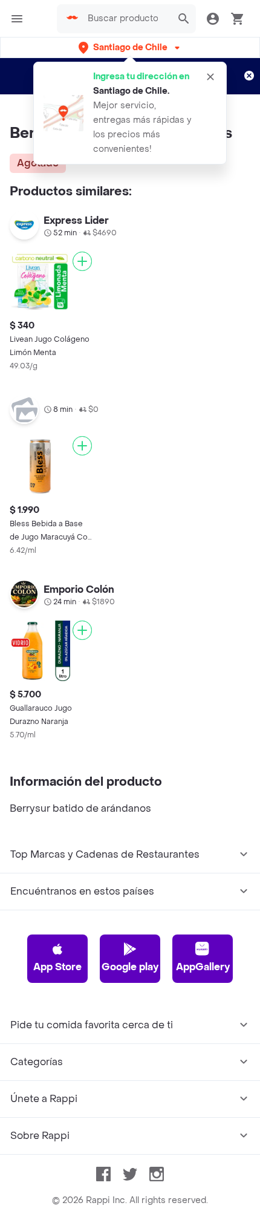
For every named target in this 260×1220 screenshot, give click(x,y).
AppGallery (203, 967)
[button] (130, 47)
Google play (130, 967)
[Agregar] (82, 261)
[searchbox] (126, 18)
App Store (57, 967)
